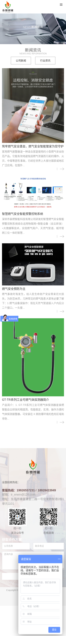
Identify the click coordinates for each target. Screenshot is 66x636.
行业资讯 (45, 60)
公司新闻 (21, 60)
